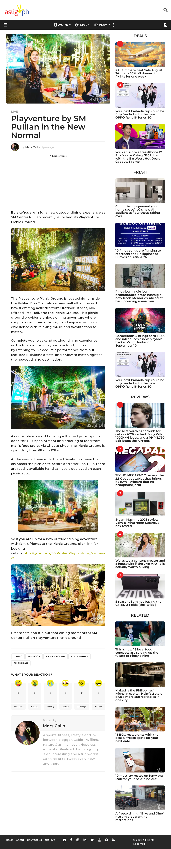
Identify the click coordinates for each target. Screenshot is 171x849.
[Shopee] (106, 839)
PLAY (103, 25)
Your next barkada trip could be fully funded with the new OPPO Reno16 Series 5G (139, 114)
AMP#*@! (81, 706)
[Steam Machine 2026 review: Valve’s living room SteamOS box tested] (140, 504)
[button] (165, 10)
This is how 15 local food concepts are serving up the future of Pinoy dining (136, 653)
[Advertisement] (58, 181)
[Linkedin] (84, 839)
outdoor (34, 656)
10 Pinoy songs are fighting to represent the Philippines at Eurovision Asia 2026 (138, 254)
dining (18, 656)
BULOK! (34, 706)
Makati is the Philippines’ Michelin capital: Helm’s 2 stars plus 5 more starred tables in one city (138, 695)
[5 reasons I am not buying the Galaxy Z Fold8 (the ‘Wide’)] (140, 586)
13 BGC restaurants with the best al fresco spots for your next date (136, 738)
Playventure (79, 656)
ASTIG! (65, 706)
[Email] (64, 839)
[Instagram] (77, 839)
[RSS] (113, 839)
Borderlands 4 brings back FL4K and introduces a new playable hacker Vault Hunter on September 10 (140, 340)
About (20, 840)
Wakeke (18, 706)
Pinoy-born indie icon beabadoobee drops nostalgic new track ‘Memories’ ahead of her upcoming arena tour (139, 296)
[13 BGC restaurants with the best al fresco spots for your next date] (140, 719)
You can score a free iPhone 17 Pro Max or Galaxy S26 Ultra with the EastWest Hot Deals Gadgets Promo (138, 157)
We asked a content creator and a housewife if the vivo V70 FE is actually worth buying (140, 564)
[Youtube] (99, 839)
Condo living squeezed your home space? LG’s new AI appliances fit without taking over (137, 211)
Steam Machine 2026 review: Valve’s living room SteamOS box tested (137, 523)
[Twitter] (92, 839)
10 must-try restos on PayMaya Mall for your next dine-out (139, 777)
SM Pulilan (21, 663)
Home (9, 840)
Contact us (34, 840)
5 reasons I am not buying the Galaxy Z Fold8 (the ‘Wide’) (138, 603)
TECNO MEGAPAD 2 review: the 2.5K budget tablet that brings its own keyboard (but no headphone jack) (139, 480)
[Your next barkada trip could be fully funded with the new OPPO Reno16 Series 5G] (140, 95)
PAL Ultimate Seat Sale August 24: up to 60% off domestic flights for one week (138, 73)
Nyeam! (98, 706)
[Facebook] (71, 839)
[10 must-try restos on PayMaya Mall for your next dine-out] (140, 760)
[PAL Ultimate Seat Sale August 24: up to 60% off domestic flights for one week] (140, 54)
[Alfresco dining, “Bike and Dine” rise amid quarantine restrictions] (140, 797)
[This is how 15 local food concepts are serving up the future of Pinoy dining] (140, 633)
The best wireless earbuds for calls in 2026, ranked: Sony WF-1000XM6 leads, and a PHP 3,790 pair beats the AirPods (139, 436)
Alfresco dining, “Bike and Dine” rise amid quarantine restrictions (139, 817)
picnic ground (55, 656)
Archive (50, 840)
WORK (63, 25)
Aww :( (50, 706)
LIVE (84, 25)
